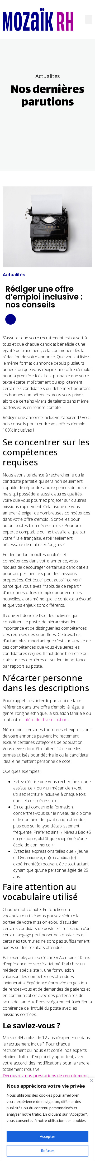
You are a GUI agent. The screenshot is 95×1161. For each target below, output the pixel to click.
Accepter (47, 1136)
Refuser (47, 1150)
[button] (88, 19)
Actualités (14, 274)
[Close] (91, 1080)
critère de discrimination (44, 719)
